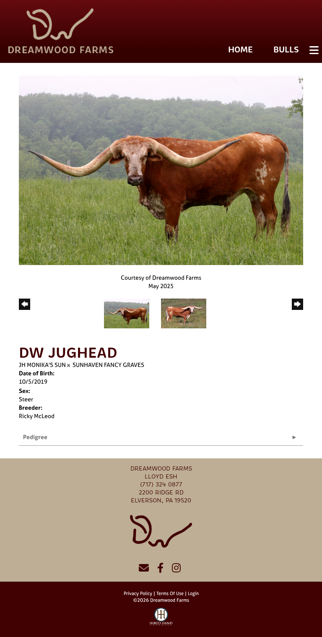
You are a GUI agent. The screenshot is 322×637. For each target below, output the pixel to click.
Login (193, 593)
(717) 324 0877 (161, 484)
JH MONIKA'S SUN (42, 365)
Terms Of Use (170, 593)
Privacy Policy (138, 593)
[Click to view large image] (161, 170)
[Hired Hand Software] (161, 620)
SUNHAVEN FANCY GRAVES (108, 365)
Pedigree (35, 437)
